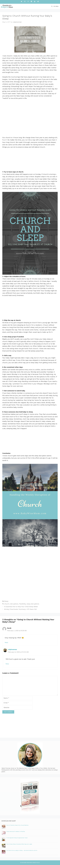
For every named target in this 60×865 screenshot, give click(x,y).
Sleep (6, 601)
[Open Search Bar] (52, 6)
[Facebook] (28, 1)
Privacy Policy (36, 862)
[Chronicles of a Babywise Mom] (7, 6)
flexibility (22, 604)
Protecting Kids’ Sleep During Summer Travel (17, 837)
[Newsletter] (38, 1)
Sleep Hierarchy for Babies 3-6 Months (15, 831)
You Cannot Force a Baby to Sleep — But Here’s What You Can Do (21, 850)
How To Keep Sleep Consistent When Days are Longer (19, 844)
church (6, 604)
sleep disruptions (33, 604)
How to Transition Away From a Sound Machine (17, 825)
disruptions (14, 604)
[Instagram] (24, 1)
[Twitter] (21, 1)
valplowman (12, 649)
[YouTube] (34, 1)
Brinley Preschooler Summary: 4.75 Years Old (20, 609)
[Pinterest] (31, 1)
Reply (6, 642)
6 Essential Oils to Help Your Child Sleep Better (21, 606)
